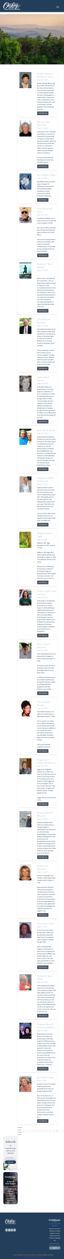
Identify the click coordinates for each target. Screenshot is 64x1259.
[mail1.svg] (9, 1230)
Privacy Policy (26, 1257)
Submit (55, 1248)
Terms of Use (33, 1257)
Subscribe (10, 1162)
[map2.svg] (11, 1230)
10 (56, 1131)
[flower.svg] (14, 1230)
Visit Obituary (42, 113)
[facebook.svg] (6, 1230)
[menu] (58, 7)
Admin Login (40, 1257)
